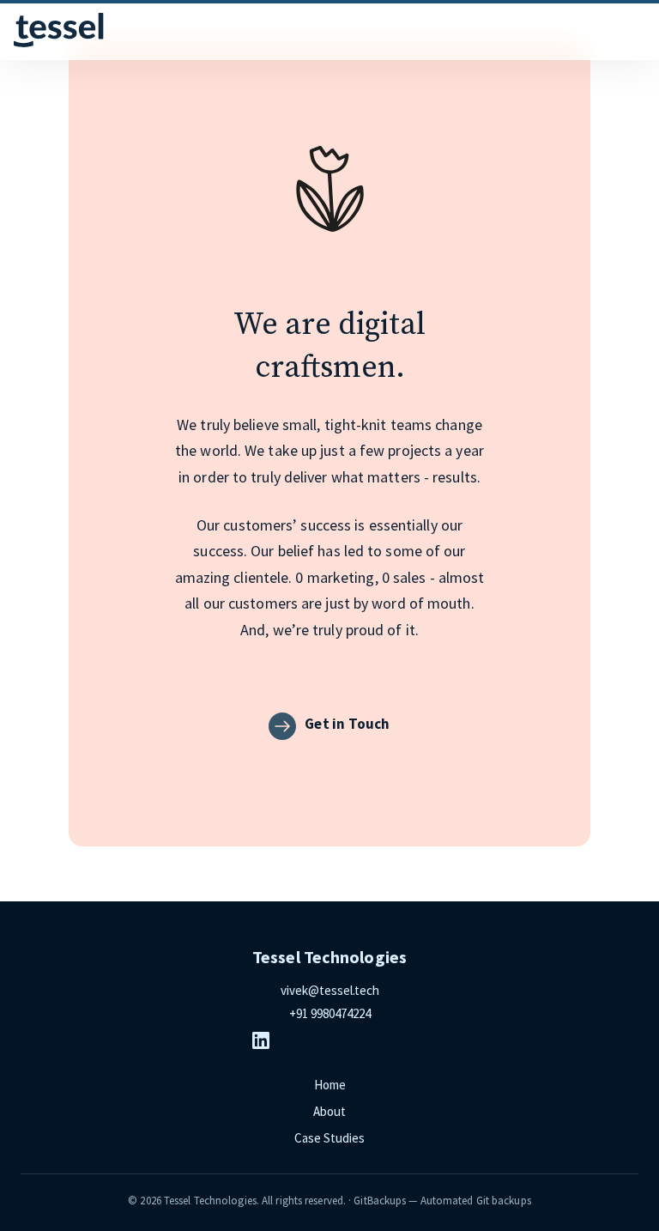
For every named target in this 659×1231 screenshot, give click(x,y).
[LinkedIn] (329, 1040)
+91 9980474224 (330, 1013)
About (329, 1111)
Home (330, 1084)
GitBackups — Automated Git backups (442, 1200)
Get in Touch (347, 723)
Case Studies (329, 1138)
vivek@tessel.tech (330, 990)
